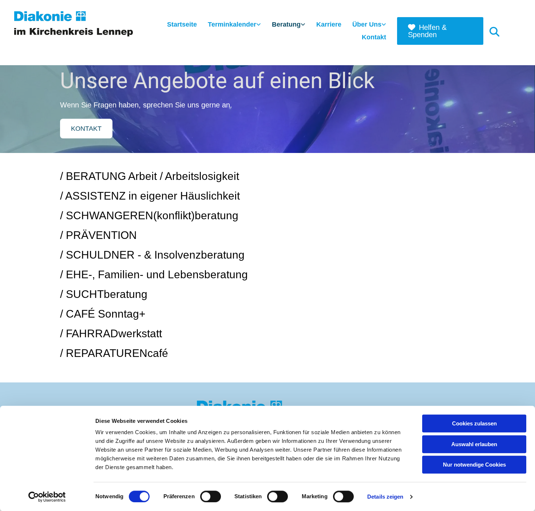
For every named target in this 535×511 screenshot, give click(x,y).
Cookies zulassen (474, 423)
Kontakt (374, 37)
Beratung (286, 24)
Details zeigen (385, 497)
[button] (440, 31)
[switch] (210, 496)
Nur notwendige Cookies (474, 464)
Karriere (328, 24)
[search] (494, 31)
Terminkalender (232, 24)
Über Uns (366, 24)
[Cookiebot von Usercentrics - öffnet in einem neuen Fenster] (47, 496)
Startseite (182, 24)
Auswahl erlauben (474, 444)
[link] (234, 25)
